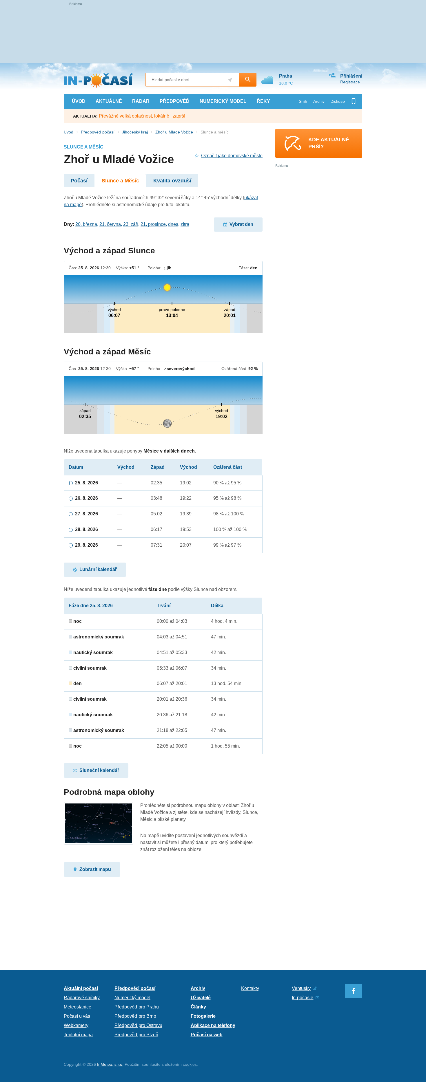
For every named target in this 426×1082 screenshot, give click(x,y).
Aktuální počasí (81, 988)
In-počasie (302, 997)
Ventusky (301, 988)
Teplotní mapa (78, 1034)
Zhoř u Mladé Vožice (174, 132)
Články (198, 1006)
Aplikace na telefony (213, 1025)
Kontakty (250, 988)
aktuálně (109, 101)
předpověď (175, 101)
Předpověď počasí (97, 132)
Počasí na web (207, 1034)
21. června (110, 224)
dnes (173, 224)
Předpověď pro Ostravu (138, 1025)
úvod (78, 101)
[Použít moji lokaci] (230, 80)
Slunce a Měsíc (120, 181)
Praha (285, 76)
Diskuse (337, 101)
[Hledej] (247, 80)
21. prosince (153, 224)
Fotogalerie (203, 1016)
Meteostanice (77, 1006)
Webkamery (76, 1025)
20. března (86, 224)
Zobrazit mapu (95, 869)
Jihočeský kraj (135, 132)
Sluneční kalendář (99, 770)
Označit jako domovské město (232, 155)
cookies (190, 1064)
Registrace (350, 82)
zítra (185, 224)
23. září (130, 224)
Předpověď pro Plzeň (136, 1034)
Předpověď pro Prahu (136, 1006)
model (223, 101)
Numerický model (132, 997)
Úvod (68, 132)
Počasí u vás (77, 1016)
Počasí (79, 181)
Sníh (303, 101)
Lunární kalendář (98, 569)
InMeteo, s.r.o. (110, 1064)
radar (141, 101)
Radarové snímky (82, 997)
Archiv (319, 101)
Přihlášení (351, 76)
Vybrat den (241, 224)
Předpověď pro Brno (135, 1016)
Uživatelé (201, 997)
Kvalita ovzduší (172, 181)
